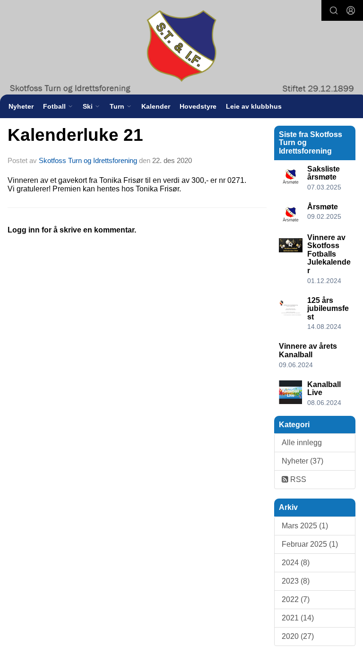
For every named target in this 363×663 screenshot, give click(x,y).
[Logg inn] (350, 10)
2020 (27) (298, 636)
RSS (297, 479)
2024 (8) (296, 563)
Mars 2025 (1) (305, 526)
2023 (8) (296, 581)
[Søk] (333, 10)
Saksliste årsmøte (323, 173)
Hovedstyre (198, 106)
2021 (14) (298, 618)
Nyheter (21, 106)
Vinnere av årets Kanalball (308, 350)
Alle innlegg (302, 443)
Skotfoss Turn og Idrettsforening (88, 160)
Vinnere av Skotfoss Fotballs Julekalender (329, 254)
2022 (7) (296, 599)
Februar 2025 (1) (310, 544)
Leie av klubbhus (254, 106)
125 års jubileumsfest (328, 308)
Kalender (155, 106)
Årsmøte (322, 207)
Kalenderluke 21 (75, 135)
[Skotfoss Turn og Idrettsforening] (181, 48)
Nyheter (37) (302, 461)
